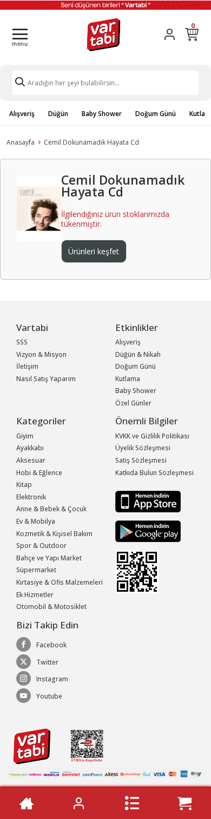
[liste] (132, 803)
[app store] (148, 500)
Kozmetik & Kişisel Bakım (54, 533)
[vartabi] (104, 34)
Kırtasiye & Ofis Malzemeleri (59, 582)
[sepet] (184, 803)
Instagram (52, 678)
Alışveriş (22, 113)
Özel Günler (133, 403)
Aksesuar (30, 460)
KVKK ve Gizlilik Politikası (152, 436)
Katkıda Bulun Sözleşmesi (154, 472)
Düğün (58, 113)
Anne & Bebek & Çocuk (51, 508)
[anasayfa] (26, 803)
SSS (22, 342)
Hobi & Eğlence (39, 472)
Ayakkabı (30, 447)
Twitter (47, 662)
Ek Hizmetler (35, 594)
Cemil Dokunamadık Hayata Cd (91, 142)
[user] (169, 34)
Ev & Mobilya (35, 521)
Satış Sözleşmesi (141, 460)
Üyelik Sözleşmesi (142, 447)
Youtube (49, 696)
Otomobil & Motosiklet (51, 606)
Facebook (51, 644)
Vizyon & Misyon (41, 354)
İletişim (27, 366)
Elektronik (31, 497)
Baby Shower (102, 113)
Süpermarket (36, 569)
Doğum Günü (155, 113)
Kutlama (127, 378)
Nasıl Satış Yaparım (46, 378)
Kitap (24, 484)
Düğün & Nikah (138, 354)
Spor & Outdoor (41, 545)
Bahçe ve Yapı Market (49, 558)
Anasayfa (20, 142)
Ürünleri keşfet (93, 251)
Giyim (25, 436)
